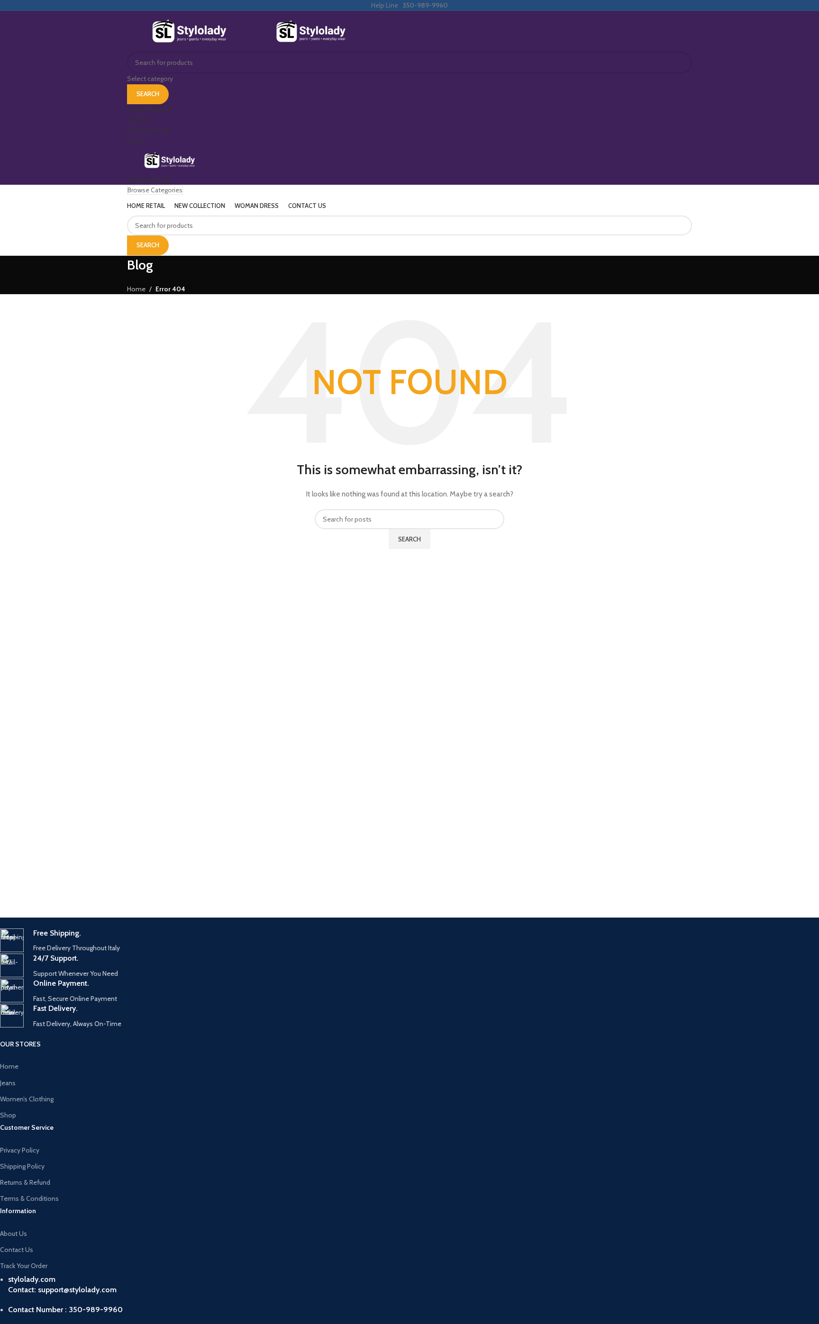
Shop (8, 1115)
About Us (13, 1233)
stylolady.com (31, 1279)
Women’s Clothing (27, 1099)
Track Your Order (23, 1265)
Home (9, 1066)
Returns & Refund (25, 1182)
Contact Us (16, 1249)
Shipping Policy (22, 1166)
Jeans (8, 1083)
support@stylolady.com (77, 1289)
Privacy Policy (19, 1150)
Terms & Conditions (29, 1198)
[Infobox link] (282, 941)
